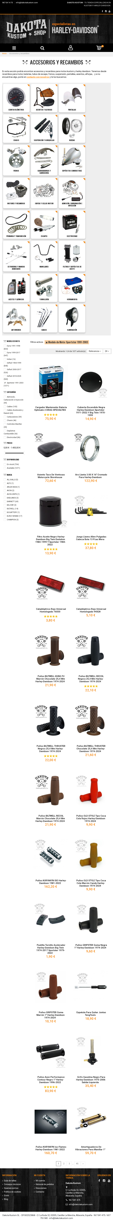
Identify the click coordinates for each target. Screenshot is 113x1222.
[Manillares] (44, 254)
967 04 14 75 (7, 2)
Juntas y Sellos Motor (44, 203)
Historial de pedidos (45, 1184)
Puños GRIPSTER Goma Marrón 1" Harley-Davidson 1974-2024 (50, 1015)
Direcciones (41, 1188)
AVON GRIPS (13, 494)
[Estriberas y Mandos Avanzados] (16, 254)
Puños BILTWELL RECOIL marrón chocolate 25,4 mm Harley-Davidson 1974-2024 (50, 818)
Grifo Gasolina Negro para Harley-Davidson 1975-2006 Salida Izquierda (90, 1080)
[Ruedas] (72, 127)
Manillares (44, 266)
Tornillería (44, 299)
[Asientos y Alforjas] (44, 97)
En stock (13, 464)
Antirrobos (16, 330)
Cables (44, 330)
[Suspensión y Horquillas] (44, 127)
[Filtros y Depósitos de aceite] (72, 254)
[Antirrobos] (16, 317)
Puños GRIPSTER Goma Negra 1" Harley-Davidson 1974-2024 (90, 946)
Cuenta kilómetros (16, 110)
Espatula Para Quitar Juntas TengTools (91, 1013)
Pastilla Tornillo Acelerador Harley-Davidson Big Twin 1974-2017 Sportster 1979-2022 (50, 949)
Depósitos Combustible (72, 171)
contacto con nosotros (38, 77)
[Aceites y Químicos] (16, 286)
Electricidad (72, 236)
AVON (10, 490)
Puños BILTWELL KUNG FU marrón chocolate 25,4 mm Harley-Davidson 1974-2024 (50, 679)
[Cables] (44, 317)
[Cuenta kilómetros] (16, 97)
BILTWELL (12, 509)
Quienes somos (11, 1188)
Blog (6, 1199)
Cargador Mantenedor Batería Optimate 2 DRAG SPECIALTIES (50, 408)
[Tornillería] (44, 286)
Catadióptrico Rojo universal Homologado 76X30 (51, 610)
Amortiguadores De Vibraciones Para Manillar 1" (90, 1148)
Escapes (44, 236)
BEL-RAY (11, 505)
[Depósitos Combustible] (72, 158)
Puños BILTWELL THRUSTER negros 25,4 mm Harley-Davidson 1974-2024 (51, 749)
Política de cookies (12, 1192)
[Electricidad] (72, 223)
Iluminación (72, 330)
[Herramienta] (72, 286)
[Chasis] (16, 127)
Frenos (16, 171)
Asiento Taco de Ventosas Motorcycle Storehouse (51, 476)
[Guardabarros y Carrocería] (44, 158)
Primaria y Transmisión (16, 236)
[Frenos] (16, 158)
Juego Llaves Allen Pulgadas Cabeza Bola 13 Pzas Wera (91, 538)
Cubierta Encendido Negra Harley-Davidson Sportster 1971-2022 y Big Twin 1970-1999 (90, 411)
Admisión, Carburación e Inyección (72, 204)
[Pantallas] (72, 97)
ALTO (10, 483)
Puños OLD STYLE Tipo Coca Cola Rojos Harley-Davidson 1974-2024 (91, 818)
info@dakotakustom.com (27, 2)
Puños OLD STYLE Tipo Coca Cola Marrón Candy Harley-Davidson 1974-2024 (91, 883)
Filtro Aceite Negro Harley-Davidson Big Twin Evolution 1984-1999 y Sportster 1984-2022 (50, 540)
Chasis (16, 140)
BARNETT (12, 501)
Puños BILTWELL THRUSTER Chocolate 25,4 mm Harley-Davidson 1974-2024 (91, 749)
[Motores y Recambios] (16, 190)
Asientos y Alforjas (44, 110)
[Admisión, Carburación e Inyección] (72, 190)
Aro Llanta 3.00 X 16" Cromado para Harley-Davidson (91, 476)
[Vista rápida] (50, 403)
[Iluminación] (72, 317)
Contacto (40, 1192)
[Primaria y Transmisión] (16, 223)
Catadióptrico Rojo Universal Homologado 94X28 (91, 610)
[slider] (4, 453)
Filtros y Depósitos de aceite (72, 267)
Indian (11, 359)
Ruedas (72, 140)
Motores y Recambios (16, 203)
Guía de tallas (10, 1180)
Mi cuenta (40, 1180)
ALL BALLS (12, 480)
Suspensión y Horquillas (44, 140)
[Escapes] (44, 223)
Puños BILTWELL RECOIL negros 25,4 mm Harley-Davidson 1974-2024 (91, 679)
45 (77, 1163)
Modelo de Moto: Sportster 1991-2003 (68, 342)
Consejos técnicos (12, 1184)
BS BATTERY (13, 512)
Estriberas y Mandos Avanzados (16, 267)
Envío (6, 1195)
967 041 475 (74, 1200)
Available (13, 468)
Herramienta (72, 299)
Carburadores (14, 417)
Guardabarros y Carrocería (44, 172)
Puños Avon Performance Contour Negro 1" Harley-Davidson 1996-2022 (51, 1080)
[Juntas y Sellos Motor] (44, 190)
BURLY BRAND (14, 516)
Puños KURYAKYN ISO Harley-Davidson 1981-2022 (51, 881)
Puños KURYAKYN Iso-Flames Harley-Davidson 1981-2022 (50, 1148)
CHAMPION (13, 520)
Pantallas (72, 110)
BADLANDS (13, 498)
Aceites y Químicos (16, 299)
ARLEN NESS (13, 487)
